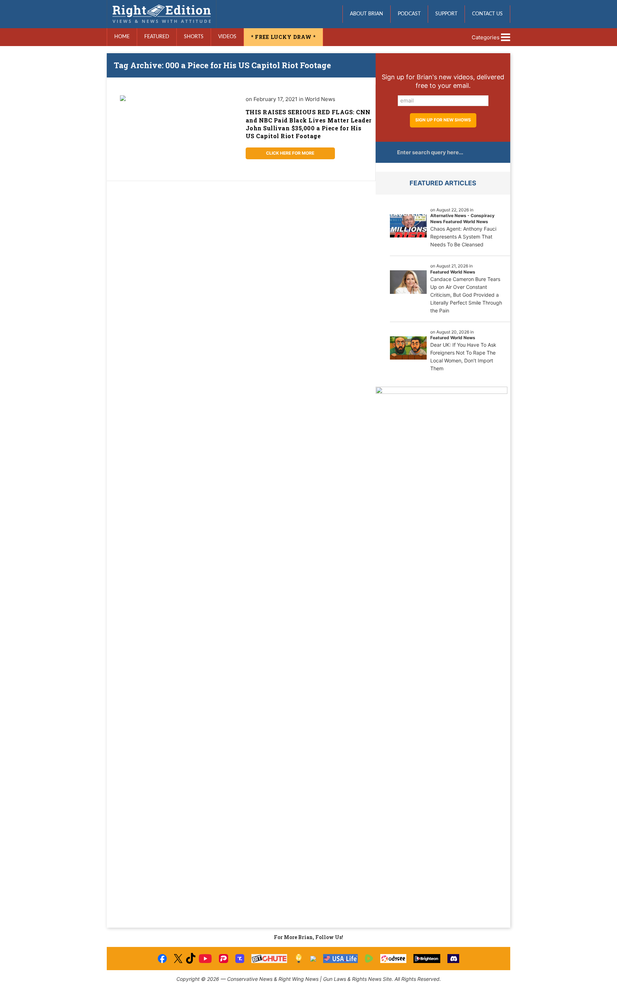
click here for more (290, 153)
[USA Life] (340, 959)
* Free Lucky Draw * (283, 37)
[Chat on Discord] (453, 959)
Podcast (409, 13)
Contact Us (487, 13)
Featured (156, 36)
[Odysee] (393, 959)
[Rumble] (369, 959)
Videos (227, 36)
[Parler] (223, 959)
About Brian (366, 13)
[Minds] (299, 959)
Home (122, 36)
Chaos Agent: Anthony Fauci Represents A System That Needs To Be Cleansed (463, 236)
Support (446, 13)
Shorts (194, 36)
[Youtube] (205, 959)
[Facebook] (162, 959)
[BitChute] (269, 959)
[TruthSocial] (240, 959)
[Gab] (313, 958)
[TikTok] (190, 958)
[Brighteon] (427, 959)
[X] (178, 959)
